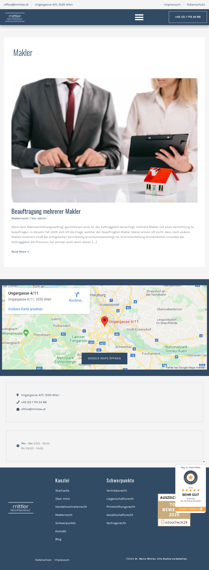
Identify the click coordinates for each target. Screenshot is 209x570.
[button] (139, 17)
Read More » (20, 251)
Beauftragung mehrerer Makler (46, 211)
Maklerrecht (20, 218)
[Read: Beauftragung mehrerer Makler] (104, 140)
